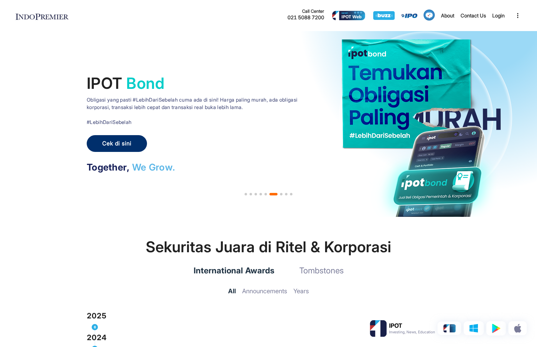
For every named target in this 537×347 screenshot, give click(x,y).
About (447, 15)
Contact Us (473, 15)
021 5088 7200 (305, 17)
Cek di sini (116, 143)
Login (498, 15)
